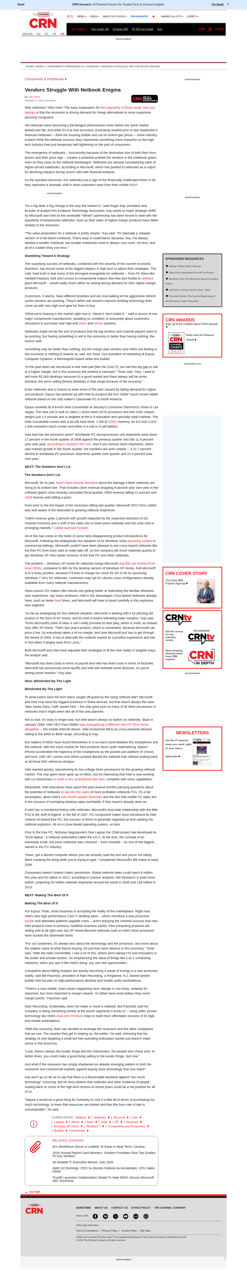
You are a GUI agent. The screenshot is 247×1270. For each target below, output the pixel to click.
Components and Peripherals (127, 1126)
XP (117, 1122)
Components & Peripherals (44, 79)
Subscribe (171, 756)
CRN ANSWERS (139, 16)
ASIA (25, 34)
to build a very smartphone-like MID (79, 779)
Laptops (59, 1122)
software (147, 278)
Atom (90, 1122)
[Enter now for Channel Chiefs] (177, 352)
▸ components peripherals (63, 66)
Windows (132, 1122)
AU (38, 34)
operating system (139, 541)
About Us (101, 1207)
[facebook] (95, 1216)
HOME (29, 66)
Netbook (81, 1117)
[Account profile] (210, 29)
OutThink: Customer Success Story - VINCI (189, 290)
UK (54, 34)
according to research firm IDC (69, 444)
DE (46, 34)
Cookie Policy (129, 1230)
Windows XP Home (67, 1126)
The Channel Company (170, 1207)
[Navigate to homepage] (43, 28)
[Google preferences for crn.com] (144, 98)
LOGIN (219, 29)
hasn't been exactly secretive (77, 483)
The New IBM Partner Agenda (175, 582)
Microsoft (119, 1117)
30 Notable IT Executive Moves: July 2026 (82, 1162)
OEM (28, 497)
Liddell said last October (71, 528)
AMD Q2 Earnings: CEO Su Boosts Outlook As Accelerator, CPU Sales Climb (103, 1169)
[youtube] (125, 1216)
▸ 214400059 (91, 66)
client (83, 323)
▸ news (38, 66)
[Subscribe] (201, 764)
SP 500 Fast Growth (142, 29)
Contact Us (119, 1207)
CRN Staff (34, 97)
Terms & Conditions (87, 1230)
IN (31, 34)
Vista (104, 1122)
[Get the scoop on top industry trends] (201, 638)
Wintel (75, 1122)
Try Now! (218, 4)
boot (58, 600)
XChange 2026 (120, 29)
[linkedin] (105, 1216)
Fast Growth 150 (100, 29)
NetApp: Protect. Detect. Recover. (185, 266)
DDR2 (112, 422)
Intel (135, 1117)
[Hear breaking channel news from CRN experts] (201, 657)
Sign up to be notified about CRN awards (191, 324)
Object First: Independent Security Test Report (191, 272)
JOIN (201, 29)
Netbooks (100, 1117)
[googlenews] (135, 1216)
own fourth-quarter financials (81, 797)
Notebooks (78, 1130)
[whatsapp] (146, 1216)
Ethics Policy (141, 1207)
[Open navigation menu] (70, 16)
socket (29, 921)
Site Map (145, 1230)
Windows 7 (93, 1126)
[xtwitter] (115, 1216)
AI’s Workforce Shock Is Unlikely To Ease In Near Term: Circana (98, 1146)
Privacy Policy (110, 1230)
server (98, 323)
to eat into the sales (75, 792)
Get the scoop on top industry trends (174, 635)
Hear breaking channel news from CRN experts (174, 655)
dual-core (63, 1016)
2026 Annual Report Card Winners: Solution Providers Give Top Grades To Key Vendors (104, 1154)
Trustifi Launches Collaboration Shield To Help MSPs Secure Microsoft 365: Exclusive (103, 1179)
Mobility (59, 1130)
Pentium (77, 1016)
